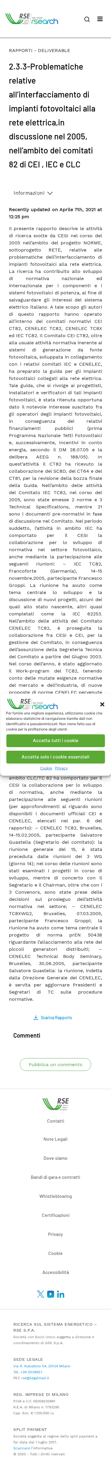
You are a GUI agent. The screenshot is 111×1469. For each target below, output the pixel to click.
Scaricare (21, 1448)
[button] (102, 704)
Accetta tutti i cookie (55, 740)
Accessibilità (55, 1272)
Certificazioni (56, 1215)
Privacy (61, 768)
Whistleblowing (55, 1196)
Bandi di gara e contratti (55, 1177)
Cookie (46, 768)
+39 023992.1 (30, 1372)
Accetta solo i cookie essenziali (55, 757)
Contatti (55, 1121)
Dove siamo (55, 1158)
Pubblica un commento (56, 1064)
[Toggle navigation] (100, 19)
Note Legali (55, 1139)
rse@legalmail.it (34, 1378)
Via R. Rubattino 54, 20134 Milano (41, 1366)
